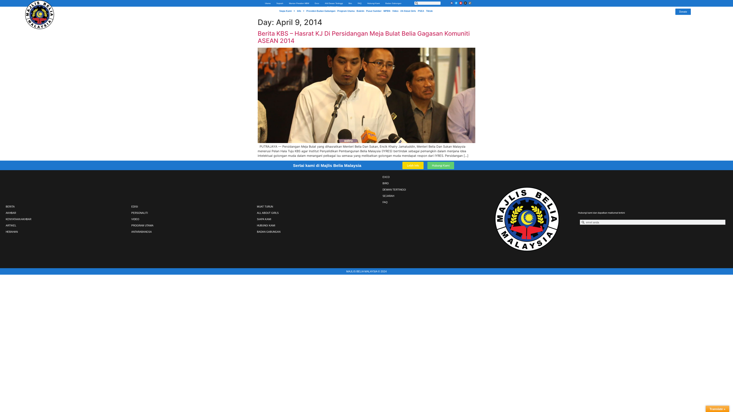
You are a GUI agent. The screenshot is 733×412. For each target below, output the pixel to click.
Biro (350, 3)
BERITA (10, 206)
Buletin (360, 11)
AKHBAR (11, 213)
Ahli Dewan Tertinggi (334, 3)
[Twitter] (456, 3)
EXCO (386, 177)
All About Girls (408, 11)
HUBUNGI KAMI (266, 225)
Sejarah (279, 3)
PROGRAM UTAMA (142, 225)
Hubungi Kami (373, 3)
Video (395, 11)
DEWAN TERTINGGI (394, 189)
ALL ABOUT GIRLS (268, 213)
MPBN (386, 11)
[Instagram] (465, 3)
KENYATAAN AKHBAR (18, 219)
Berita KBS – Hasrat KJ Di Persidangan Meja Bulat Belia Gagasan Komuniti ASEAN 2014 (364, 37)
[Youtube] (460, 3)
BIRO (386, 183)
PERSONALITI (139, 213)
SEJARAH (388, 196)
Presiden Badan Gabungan (320, 11)
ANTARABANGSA (141, 231)
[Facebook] (451, 3)
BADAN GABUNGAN (268, 231)
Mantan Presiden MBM (299, 3)
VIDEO (135, 219)
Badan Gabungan (393, 3)
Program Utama (346, 11)
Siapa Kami (285, 11)
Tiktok (429, 11)
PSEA (421, 11)
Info (299, 11)
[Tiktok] (469, 3)
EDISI (134, 206)
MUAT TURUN (265, 206)
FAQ (360, 3)
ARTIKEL (11, 225)
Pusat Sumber (374, 11)
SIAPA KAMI (264, 219)
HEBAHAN (12, 231)
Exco (317, 3)
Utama (268, 3)
